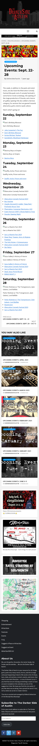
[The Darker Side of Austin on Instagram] (13, 733)
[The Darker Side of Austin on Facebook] (3, 733)
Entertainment (6, 624)
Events (3, 636)
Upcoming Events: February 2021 (17, 421)
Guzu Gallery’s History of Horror (15, 264)
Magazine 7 (15, 743)
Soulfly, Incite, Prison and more (15, 178)
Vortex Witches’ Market (12, 135)
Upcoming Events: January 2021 (17, 451)
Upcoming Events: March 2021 (16, 390)
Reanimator (8, 305)
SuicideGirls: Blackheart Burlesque (16, 138)
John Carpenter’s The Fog (13, 130)
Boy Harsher (8, 201)
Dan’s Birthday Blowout (12, 133)
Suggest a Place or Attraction (11, 643)
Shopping (4, 621)
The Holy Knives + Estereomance (16, 242)
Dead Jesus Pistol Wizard (13, 272)
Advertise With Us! (7, 651)
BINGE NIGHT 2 (9, 274)
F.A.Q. (3, 640)
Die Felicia (7, 247)
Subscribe (7, 724)
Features (4, 632)
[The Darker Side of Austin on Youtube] (18, 733)
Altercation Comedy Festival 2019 (16, 199)
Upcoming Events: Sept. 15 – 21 (16, 318)
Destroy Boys (9, 158)
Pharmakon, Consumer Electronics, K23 (18, 209)
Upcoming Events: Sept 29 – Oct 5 (21, 323)
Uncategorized (10, 61)
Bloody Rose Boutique (13, 697)
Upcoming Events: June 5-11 (15, 481)
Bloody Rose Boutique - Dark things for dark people (19, 550)
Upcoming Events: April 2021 (15, 360)
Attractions (5, 628)
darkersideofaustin (13, 79)
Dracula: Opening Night (12, 214)
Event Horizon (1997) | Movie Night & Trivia (19, 212)
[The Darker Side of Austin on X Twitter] (8, 733)
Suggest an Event (7, 647)
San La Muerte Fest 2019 (13, 234)
